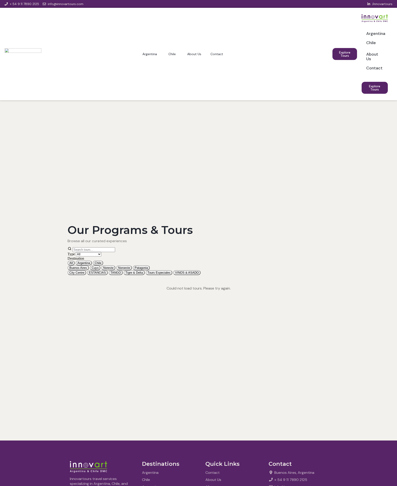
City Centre (76, 272)
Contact (216, 54)
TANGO (116, 272)
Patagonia (141, 268)
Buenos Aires (78, 268)
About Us (194, 54)
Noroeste (124, 268)
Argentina (149, 54)
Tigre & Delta (134, 272)
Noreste (108, 268)
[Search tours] (91, 249)
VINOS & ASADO (187, 272)
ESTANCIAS (97, 272)
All (71, 263)
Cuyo (95, 268)
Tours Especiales (158, 272)
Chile (172, 54)
